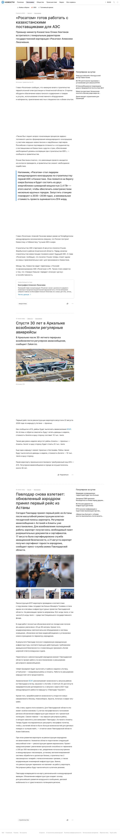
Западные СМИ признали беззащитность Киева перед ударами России (90, 499)
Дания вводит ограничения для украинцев (87, 97)
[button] (45, 63)
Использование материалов (90, 832)
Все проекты (23, 832)
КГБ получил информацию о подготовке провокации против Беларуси (87, 510)
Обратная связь (104, 832)
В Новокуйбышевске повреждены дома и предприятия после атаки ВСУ (90, 87)
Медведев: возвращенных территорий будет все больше (87, 494)
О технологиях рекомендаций (54, 832)
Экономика (37, 13)
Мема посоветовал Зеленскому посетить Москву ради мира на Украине (87, 92)
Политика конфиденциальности (72, 832)
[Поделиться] (67, 303)
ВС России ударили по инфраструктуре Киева (84, 505)
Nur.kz (29, 489)
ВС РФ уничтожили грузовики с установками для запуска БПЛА (88, 82)
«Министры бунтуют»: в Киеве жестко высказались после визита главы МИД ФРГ (89, 515)
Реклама (16, 832)
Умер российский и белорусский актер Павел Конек (88, 76)
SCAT (69, 429)
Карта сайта (113, 832)
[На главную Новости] (9, 2)
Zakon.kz (30, 318)
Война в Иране (24, 7)
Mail (3, 832)
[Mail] (3, 2)
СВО (34, 7)
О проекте (42, 832)
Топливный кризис (46, 7)
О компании (9, 832)
